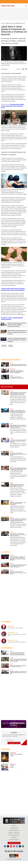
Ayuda (10, 345)
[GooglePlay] (23, 846)
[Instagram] (14, 846)
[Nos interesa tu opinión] (14, 821)
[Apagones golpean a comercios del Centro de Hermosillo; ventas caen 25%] (5, 671)
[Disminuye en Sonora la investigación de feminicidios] (5, 377)
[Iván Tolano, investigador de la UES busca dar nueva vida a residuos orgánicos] (5, 443)
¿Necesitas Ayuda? (14, 843)
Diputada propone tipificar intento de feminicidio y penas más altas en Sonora (12, 106)
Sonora (4, 345)
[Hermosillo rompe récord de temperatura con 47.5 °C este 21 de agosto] (5, 457)
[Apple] (20, 846)
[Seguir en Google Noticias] (26, 69)
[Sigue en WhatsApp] (23, 69)
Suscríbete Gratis (14, 743)
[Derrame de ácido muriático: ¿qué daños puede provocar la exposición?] (5, 507)
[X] (8, 846)
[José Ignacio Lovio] (4, 634)
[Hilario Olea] (4, 627)
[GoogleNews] (17, 846)
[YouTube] (11, 846)
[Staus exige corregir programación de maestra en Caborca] (5, 665)
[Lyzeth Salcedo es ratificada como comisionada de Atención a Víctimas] (5, 364)
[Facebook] (5, 846)
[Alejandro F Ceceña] (4, 641)
